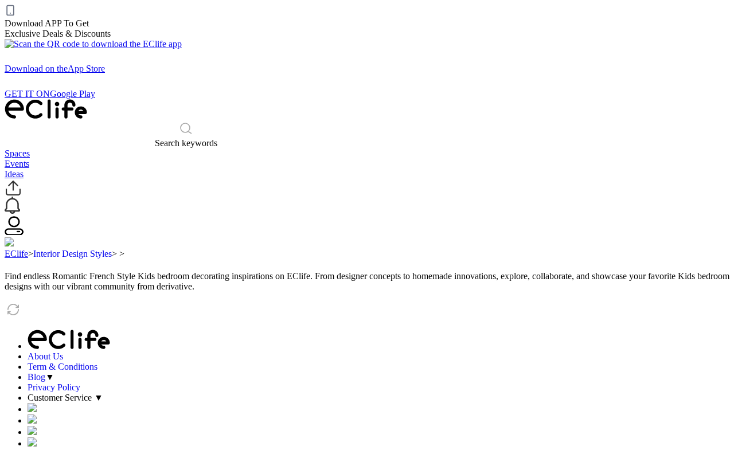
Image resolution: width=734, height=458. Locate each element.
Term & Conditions (62, 366)
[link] (16, 254)
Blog (36, 377)
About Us (45, 356)
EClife (16, 254)
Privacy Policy (54, 387)
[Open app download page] (93, 44)
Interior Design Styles (72, 254)
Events (17, 164)
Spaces (17, 153)
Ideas (14, 174)
